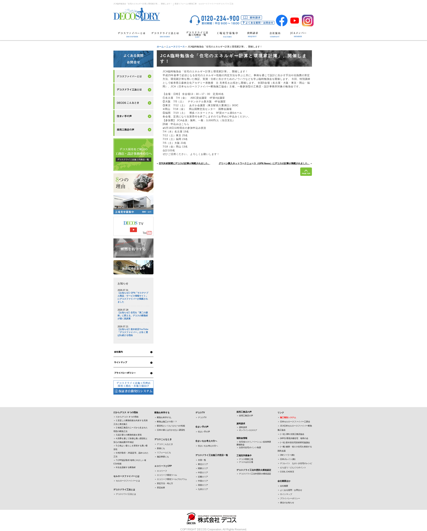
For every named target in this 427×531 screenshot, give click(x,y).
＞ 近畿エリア (201, 477)
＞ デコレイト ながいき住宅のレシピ (295, 463)
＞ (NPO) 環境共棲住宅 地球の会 (293, 438)
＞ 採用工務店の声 (245, 415)
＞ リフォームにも (162, 452)
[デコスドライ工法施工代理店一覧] (197, 36)
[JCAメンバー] (298, 36)
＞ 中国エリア (201, 481)
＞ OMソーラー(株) (286, 455)
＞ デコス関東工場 (245, 459)
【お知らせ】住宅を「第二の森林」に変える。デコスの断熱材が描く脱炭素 (133, 315)
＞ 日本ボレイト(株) (286, 459)
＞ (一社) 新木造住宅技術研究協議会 (294, 442)
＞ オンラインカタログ (247, 430)
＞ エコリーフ (160, 471)
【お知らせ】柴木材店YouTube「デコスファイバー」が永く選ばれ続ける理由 (133, 332)
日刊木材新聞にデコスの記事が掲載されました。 (184, 163)
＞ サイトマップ (285, 494)
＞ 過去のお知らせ (286, 502)
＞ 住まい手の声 (202, 431)
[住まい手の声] (133, 116)
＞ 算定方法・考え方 (163, 483)
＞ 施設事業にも (161, 457)
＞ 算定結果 (159, 487)
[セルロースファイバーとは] (133, 76)
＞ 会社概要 (283, 486)
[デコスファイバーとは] (131, 36)
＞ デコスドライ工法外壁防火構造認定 (254, 474)
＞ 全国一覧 (200, 460)
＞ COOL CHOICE (286, 472)
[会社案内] (275, 36)
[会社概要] (133, 352)
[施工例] (133, 103)
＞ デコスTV (200, 417)
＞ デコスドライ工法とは (124, 494)
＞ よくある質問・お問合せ (290, 490)
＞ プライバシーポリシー (289, 498)
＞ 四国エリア (201, 485)
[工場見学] (227, 36)
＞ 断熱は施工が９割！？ (165, 421)
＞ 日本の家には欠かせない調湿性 (169, 430)
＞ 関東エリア (201, 468)
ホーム (160, 46)
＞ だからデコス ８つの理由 (125, 417)
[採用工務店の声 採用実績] (133, 129)
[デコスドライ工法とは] (165, 36)
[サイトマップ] (133, 362)
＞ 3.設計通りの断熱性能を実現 (127, 435)
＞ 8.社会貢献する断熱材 (124, 467)
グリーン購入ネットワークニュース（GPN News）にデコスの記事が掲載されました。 (264, 163)
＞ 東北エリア (201, 464)
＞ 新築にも (159, 448)
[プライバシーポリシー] (133, 373)
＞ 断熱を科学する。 (163, 417)
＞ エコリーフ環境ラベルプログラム (170, 479)
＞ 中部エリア (201, 472)
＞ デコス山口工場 (245, 462)
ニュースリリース (175, 46)
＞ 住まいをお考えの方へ (206, 446)
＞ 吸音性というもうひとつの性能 (169, 426)
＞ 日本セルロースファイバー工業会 (294, 421)
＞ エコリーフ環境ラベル (165, 475)
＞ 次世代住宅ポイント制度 (249, 447)
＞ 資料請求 (242, 427)
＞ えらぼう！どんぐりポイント (292, 467)
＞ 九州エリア (201, 489)
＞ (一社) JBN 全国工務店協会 (291, 434)
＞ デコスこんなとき (163, 444)
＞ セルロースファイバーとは (126, 481)
